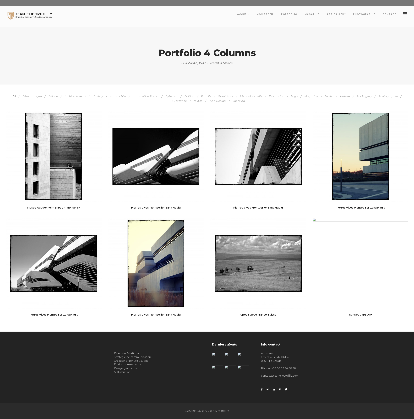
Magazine (312, 14)
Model (329, 96)
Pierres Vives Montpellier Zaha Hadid (156, 207)
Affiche (53, 96)
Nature (345, 96)
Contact (389, 14)
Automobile (118, 96)
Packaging (364, 96)
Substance (179, 100)
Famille (206, 96)
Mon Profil (265, 14)
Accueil (243, 14)
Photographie (364, 14)
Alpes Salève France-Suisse (258, 314)
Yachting (239, 100)
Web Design (217, 100)
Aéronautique (32, 96)
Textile (198, 100)
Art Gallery (336, 14)
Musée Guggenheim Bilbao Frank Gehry (53, 207)
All (14, 96)
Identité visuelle (251, 96)
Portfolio (289, 14)
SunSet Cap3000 (360, 314)
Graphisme (225, 96)
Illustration (276, 96)
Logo (294, 96)
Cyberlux (171, 96)
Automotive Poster (146, 96)
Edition (189, 96)
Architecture (73, 96)
